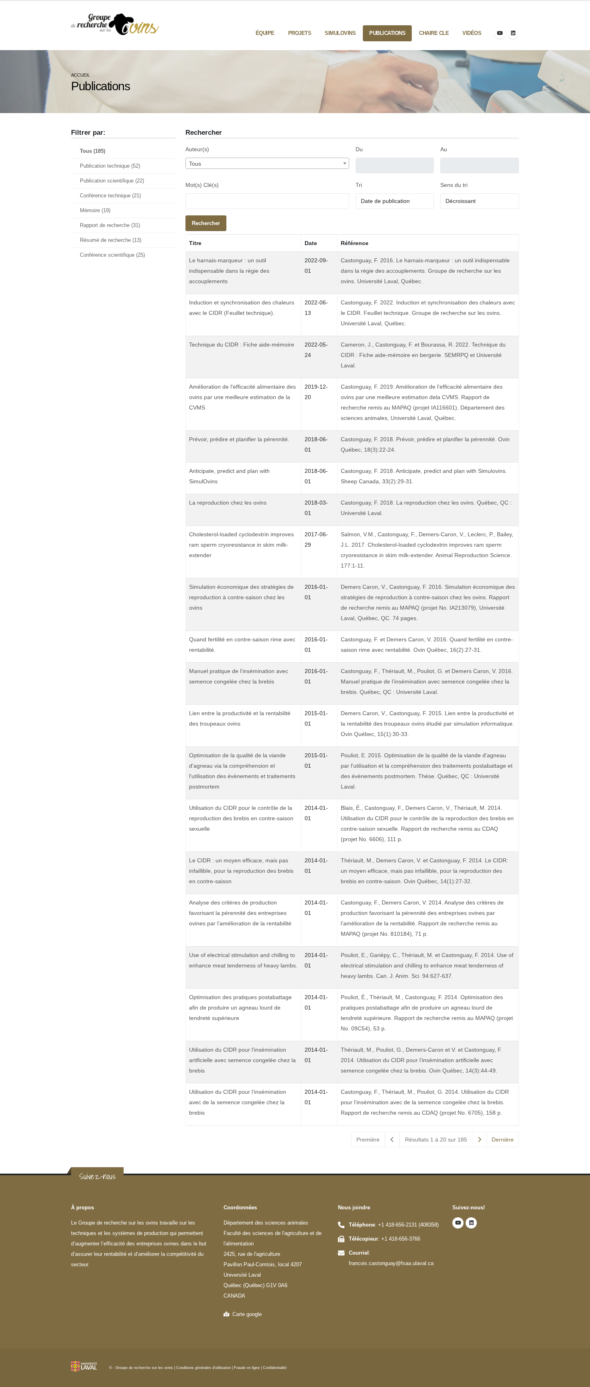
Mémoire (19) (95, 210)
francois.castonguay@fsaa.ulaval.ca (391, 1263)
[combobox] (267, 163)
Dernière (503, 1139)
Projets (299, 33)
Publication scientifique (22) (112, 181)
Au (443, 149)
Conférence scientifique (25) (112, 255)
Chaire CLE (434, 33)
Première (368, 1139)
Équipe (265, 33)
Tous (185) (92, 151)
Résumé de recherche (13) (110, 240)
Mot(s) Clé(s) (202, 185)
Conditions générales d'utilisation (203, 1368)
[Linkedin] (513, 33)
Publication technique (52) (110, 166)
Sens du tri (454, 185)
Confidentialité (275, 1368)
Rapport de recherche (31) (110, 225)
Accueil (80, 75)
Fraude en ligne (247, 1368)
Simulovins (340, 33)
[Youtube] (499, 33)
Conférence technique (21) (110, 196)
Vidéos (471, 33)
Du (359, 149)
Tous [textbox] (195, 163)
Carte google (245, 1314)
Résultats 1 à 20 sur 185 (436, 1139)
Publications (387, 33)
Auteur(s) (197, 149)
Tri (359, 185)
